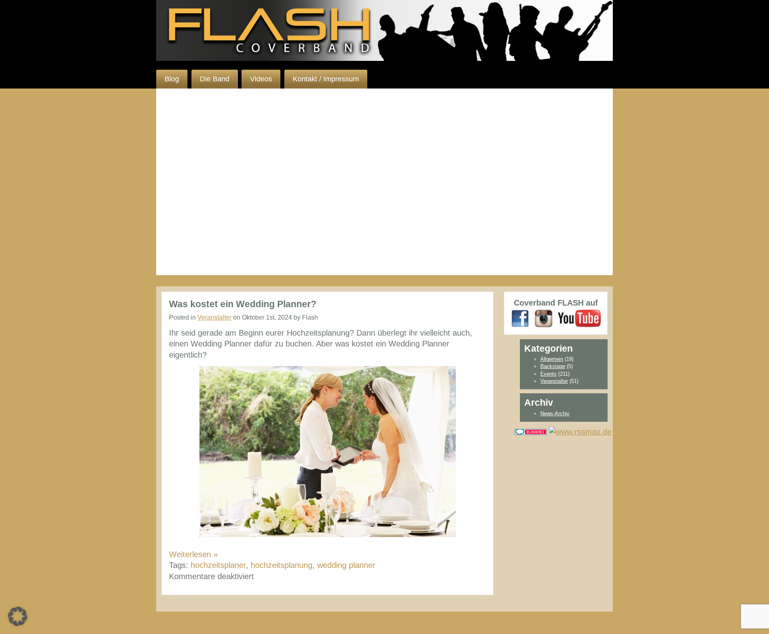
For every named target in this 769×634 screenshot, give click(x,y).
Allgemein (551, 359)
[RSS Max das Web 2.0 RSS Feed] (580, 431)
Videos (261, 79)
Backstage (552, 366)
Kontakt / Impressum (326, 79)
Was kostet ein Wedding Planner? (242, 304)
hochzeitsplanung (281, 565)
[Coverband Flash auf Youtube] (579, 318)
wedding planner (346, 565)
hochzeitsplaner (218, 565)
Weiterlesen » (193, 554)
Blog (172, 79)
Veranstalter (214, 317)
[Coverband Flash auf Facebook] (520, 318)
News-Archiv (555, 414)
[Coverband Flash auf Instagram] (543, 318)
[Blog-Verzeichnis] (531, 431)
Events (548, 374)
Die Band (214, 79)
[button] (17, 616)
